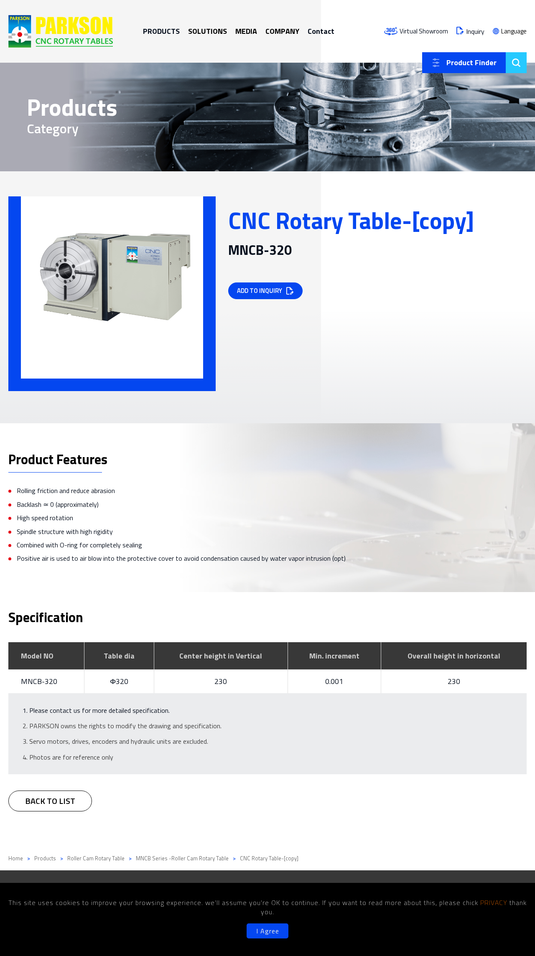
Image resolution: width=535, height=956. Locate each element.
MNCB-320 (39, 681)
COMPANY (282, 31)
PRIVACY (495, 903)
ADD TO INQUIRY (259, 290)
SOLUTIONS (207, 31)
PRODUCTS (161, 31)
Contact (321, 31)
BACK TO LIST (50, 800)
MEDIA (246, 31)
